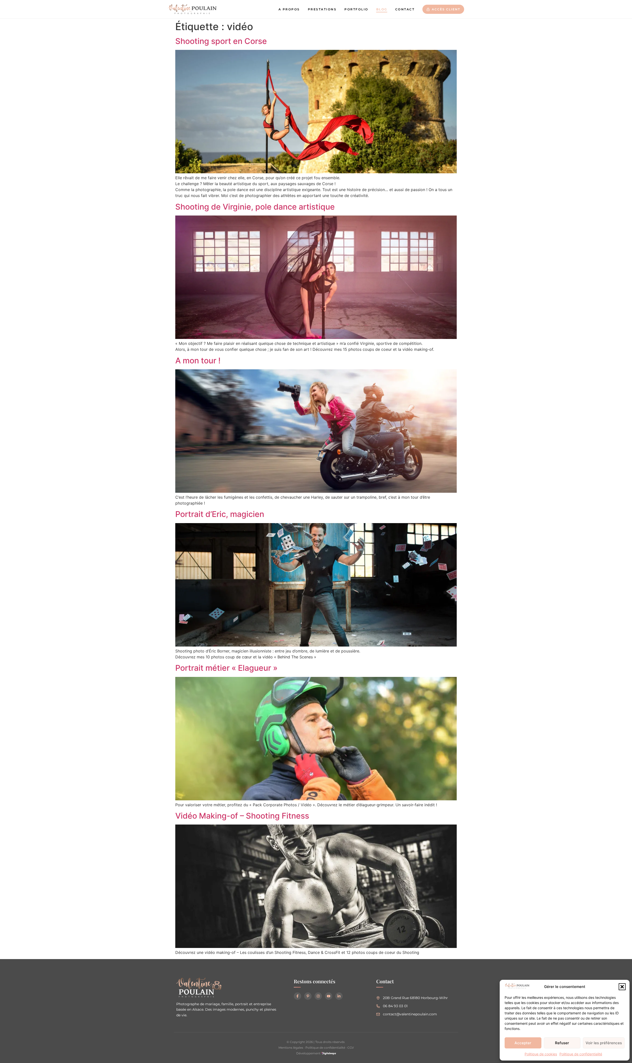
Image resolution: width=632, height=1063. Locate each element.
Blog (381, 9)
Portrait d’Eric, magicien (219, 514)
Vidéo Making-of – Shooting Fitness (242, 816)
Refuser (562, 1043)
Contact (405, 9)
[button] (622, 986)
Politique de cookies (541, 1054)
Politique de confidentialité (580, 1054)
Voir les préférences (604, 1043)
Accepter (522, 1043)
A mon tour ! (197, 360)
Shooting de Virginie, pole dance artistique (255, 207)
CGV (350, 1047)
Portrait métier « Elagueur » (226, 668)
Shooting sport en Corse (221, 41)
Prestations (322, 9)
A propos (289, 9)
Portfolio (356, 9)
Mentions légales (290, 1047)
